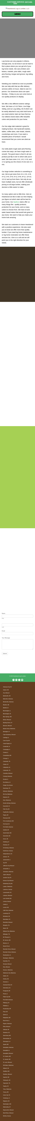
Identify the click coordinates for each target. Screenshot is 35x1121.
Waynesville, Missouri (8, 1110)
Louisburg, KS (6, 913)
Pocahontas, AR (7, 1008)
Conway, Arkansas (7, 776)
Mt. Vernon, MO (6, 940)
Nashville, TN (6, 961)
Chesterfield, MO (7, 755)
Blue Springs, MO (7, 716)
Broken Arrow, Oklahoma (9, 728)
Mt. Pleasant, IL (6, 937)
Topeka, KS (6, 1086)
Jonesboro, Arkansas (8, 871)
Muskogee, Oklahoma (8, 958)
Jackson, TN (6, 856)
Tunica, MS (6, 1092)
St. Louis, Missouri (7, 1062)
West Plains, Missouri (8, 1113)
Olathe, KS (5, 976)
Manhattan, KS (6, 919)
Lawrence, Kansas (7, 889)
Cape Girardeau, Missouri (9, 734)
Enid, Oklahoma (7, 800)
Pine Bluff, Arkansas (8, 999)
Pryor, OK (5, 1011)
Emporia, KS (6, 797)
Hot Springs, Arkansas (8, 847)
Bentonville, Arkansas (8, 701)
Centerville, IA (6, 746)
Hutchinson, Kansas (8, 850)
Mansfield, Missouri (7, 922)
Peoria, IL (5, 993)
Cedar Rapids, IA (7, 743)
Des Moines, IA (6, 782)
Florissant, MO (6, 818)
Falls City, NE (6, 809)
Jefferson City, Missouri (8, 865)
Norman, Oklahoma (8, 970)
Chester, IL (5, 752)
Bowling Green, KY (7, 722)
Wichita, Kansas (7, 1116)
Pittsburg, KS (6, 1002)
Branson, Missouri (7, 725)
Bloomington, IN (7, 713)
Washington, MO (7, 1104)
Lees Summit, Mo (7, 898)
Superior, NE (6, 1077)
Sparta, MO (6, 1044)
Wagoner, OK (6, 1101)
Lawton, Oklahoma (7, 886)
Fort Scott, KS (6, 824)
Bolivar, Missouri (7, 719)
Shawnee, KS (6, 1032)
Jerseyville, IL (6, 868)
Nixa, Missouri (6, 967)
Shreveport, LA (6, 1041)
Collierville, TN (6, 770)
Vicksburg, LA (6, 1098)
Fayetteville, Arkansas (8, 812)
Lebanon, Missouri (7, 895)
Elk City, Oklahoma (7, 794)
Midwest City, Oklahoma (9, 931)
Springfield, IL (6, 1050)
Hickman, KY (6, 844)
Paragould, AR (6, 990)
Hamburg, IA (6, 841)
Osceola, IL (6, 982)
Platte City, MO (6, 996)
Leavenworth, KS (7, 892)
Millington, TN (6, 934)
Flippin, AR (5, 815)
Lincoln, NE (6, 907)
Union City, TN (6, 1095)
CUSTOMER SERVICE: (19, 2)
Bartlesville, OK (6, 696)
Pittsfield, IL (6, 1005)
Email (3, 631)
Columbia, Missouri (7, 773)
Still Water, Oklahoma (8, 1065)
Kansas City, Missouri (8, 880)
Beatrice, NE (6, 704)
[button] (18, 354)
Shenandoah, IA (7, 1038)
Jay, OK (5, 862)
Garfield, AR (6, 830)
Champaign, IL (6, 749)
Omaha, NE (6, 979)
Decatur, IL (5, 779)
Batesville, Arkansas (8, 698)
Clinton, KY (6, 764)
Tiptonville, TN (6, 1083)
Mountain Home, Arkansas (9, 952)
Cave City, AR (6, 740)
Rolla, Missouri (6, 1026)
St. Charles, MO (7, 1056)
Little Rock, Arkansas (8, 910)
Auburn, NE (6, 690)
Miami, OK (5, 928)
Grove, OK (5, 839)
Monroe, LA (6, 943)
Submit (5, 653)
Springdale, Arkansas (8, 1047)
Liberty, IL (5, 904)
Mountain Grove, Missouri (9, 949)
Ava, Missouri (6, 693)
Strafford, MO (6, 1071)
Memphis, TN (6, 925)
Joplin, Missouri (7, 874)
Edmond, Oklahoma (8, 791)
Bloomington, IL (7, 710)
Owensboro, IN (6, 987)
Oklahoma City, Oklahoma (9, 973)
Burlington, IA (6, 731)
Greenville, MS (6, 836)
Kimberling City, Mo (7, 883)
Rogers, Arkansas (7, 1023)
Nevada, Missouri (7, 964)
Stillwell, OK (6, 1068)
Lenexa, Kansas (7, 901)
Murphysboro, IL (7, 955)
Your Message (6, 638)
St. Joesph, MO (6, 1059)
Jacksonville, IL (6, 859)
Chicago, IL (6, 758)
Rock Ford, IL (6, 1020)
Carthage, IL (6, 737)
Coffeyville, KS (6, 767)
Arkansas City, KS (7, 687)
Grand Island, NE (7, 833)
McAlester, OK (6, 916)
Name (3, 613)
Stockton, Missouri (7, 1074)
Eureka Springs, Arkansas (9, 803)
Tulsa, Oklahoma (7, 1089)
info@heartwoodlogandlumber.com (15, 571)
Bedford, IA (5, 707)
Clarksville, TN (6, 761)
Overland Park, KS (7, 984)
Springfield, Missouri (8, 1053)
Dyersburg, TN (6, 788)
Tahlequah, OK (6, 1080)
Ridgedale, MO (6, 1017)
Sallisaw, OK (6, 1029)
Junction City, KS (7, 877)
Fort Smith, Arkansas (8, 827)
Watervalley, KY (7, 1107)
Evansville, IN (6, 806)
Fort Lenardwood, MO (8, 821)
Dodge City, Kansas (8, 785)
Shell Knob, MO (7, 1035)
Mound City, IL (6, 946)
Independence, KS (7, 853)
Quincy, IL (5, 1014)
